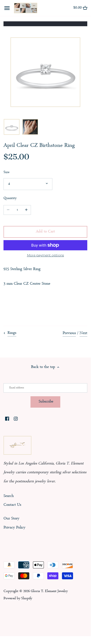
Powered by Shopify (17, 599)
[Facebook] (7, 419)
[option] (11, 127)
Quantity (10, 198)
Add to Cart (45, 232)
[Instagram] (16, 419)
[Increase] (26, 210)
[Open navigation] (6, 8)
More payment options (45, 255)
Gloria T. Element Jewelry (49, 591)
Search (8, 496)
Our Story (11, 519)
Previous (69, 333)
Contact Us (12, 505)
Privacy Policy (14, 528)
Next (83, 333)
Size (6, 172)
